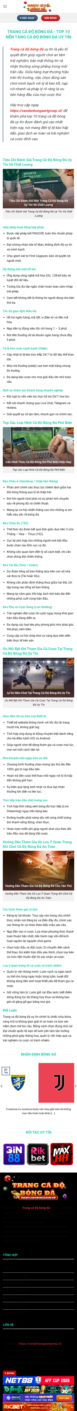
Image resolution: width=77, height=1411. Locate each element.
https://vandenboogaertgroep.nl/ (40, 1343)
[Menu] (5, 6)
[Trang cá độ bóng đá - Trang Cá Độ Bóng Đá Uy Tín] (38, 6)
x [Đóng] (9, 1373)
